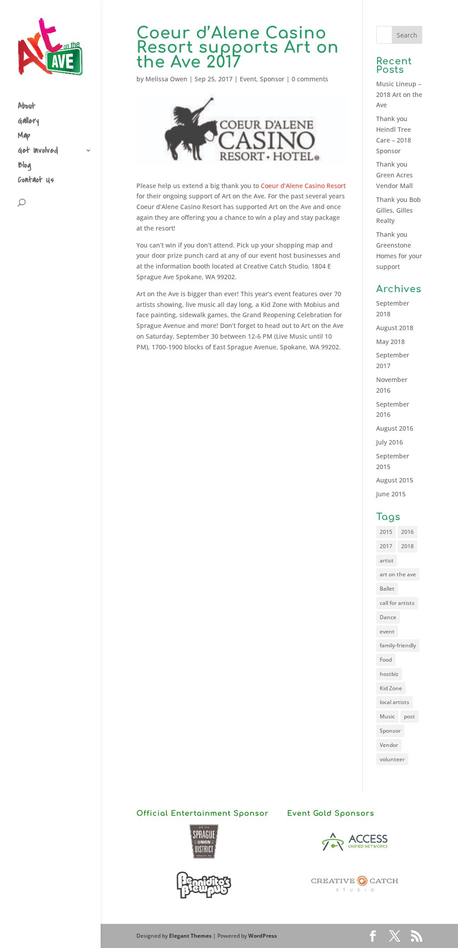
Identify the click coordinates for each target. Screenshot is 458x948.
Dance (388, 617)
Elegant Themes (190, 936)
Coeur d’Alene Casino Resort (303, 185)
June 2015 (391, 494)
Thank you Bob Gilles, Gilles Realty (398, 210)
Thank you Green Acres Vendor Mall (394, 175)
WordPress (262, 936)
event (387, 631)
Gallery (28, 122)
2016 (407, 532)
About (26, 107)
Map (24, 137)
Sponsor (272, 79)
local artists (394, 702)
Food (386, 659)
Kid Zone (391, 688)
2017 (386, 546)
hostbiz (389, 674)
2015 (386, 532)
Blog (24, 166)
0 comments (310, 79)
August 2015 (394, 480)
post (409, 716)
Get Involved (38, 151)
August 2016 (394, 428)
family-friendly (398, 645)
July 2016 (389, 442)
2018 (407, 546)
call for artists (397, 603)
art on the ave (398, 574)
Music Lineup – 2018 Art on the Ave (399, 94)
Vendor (389, 745)
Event (248, 79)
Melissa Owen (166, 79)
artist (387, 560)
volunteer (392, 759)
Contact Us (36, 181)
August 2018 (394, 327)
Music (387, 716)
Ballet (387, 588)
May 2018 (390, 341)
